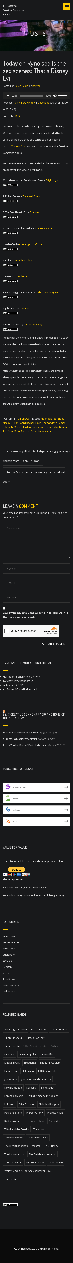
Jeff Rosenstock (47, 1071)
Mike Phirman (27, 1104)
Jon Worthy (10, 1079)
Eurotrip (7, 967)
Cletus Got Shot (35, 1037)
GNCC (6, 973)
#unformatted (11, 942)
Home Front (11, 1071)
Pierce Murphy (34, 1112)
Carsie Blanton (59, 1029)
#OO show (9, 936)
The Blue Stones (13, 1137)
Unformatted (10, 991)
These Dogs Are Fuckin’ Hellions (21, 732)
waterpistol (10, 1179)
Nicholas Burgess (49, 1104)
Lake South (47, 1087)
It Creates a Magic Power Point (20, 738)
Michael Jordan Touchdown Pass (32, 427)
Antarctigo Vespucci (15, 1029)
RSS (17, 116)
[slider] (63, 95)
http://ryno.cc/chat (16, 146)
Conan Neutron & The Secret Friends (25, 1046)
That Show (22, 418)
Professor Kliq (55, 1112)
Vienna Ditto (56, 1162)
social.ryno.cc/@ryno (28, 676)
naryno (36, 86)
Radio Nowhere (13, 1121)
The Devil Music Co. (14, 431)
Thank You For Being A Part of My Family (25, 745)
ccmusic (7, 960)
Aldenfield (46, 418)
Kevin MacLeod (13, 1087)
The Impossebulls (14, 1154)
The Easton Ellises (38, 1137)
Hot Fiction (28, 1071)
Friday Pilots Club (50, 1062)
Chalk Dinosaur (13, 1037)
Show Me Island (36, 1121)
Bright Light (52, 180)
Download (43, 102)
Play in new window (24, 102)
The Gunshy (51, 1146)
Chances (34, 212)
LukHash (8, 427)
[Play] (8, 96)
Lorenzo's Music (13, 1096)
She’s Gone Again (48, 292)
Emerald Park (12, 1062)
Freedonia (30, 1062)
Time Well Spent (32, 196)
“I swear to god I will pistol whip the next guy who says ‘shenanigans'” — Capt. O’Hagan (36, 456)
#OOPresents (24, 685)
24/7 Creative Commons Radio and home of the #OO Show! (34, 716)
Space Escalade (44, 228)
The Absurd (39, 1129)
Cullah (15, 422)
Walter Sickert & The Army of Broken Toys (28, 1170)
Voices (26, 308)
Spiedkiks (54, 1121)
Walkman (23, 276)
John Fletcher (27, 422)
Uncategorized (11, 985)
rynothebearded (23, 681)
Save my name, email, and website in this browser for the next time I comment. (36, 615)
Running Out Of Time (31, 244)
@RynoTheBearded (26, 689)
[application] (36, 95)
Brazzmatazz (38, 1029)
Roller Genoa (59, 427)
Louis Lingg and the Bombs (50, 422)
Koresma (31, 1087)
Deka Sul (9, 1054)
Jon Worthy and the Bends (36, 1079)
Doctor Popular (27, 1054)
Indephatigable (23, 260)
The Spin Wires (13, 1162)
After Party (9, 948)
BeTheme (53, 1248)
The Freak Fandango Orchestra (22, 1146)
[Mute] (55, 96)
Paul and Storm (13, 1112)
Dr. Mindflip (47, 1054)
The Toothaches (35, 1162)
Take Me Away (34, 324)
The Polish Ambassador (39, 431)
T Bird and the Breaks (16, 1129)
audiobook (9, 954)
